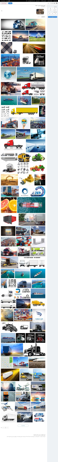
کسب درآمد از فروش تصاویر (31, 0)
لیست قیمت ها (3, 0)
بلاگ (26, 0)
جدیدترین (39, 16)
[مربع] (49, 13)
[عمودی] (52, 13)
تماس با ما (7, 0)
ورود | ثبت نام (4, 3)
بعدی (3, 428)
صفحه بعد (23, 425)
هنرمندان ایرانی (38, 0)
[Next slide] (1, 10)
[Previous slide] (44, 10)
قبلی (8, 428)
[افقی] (55, 13)
